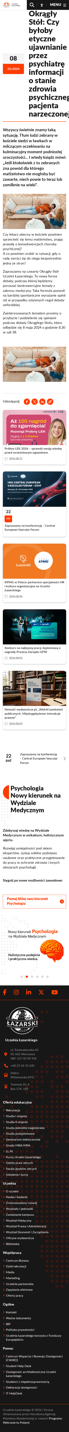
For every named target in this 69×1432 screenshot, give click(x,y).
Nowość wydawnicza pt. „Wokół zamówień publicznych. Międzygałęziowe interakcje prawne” (34, 713)
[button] (50, 402)
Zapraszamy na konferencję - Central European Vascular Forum (39, 758)
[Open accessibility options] (42, 5)
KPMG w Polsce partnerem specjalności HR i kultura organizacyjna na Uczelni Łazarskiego (34, 586)
